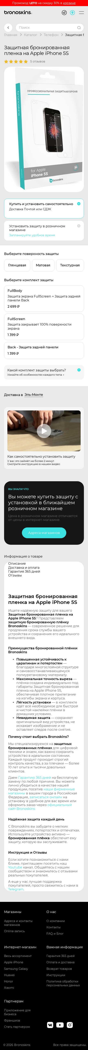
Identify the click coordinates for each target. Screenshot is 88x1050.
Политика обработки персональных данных (63, 983)
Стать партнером (17, 1027)
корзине (69, 3)
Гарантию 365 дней (34, 778)
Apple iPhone (13, 962)
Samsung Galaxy (16, 969)
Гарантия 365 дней (60, 956)
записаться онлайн (45, 797)
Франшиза (12, 1020)
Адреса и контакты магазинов (18, 923)
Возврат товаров (59, 969)
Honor (8, 981)
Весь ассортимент (18, 956)
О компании (55, 921)
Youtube (15, 867)
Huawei (9, 975)
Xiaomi (9, 988)
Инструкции (55, 975)
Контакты (53, 927)
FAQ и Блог (55, 933)
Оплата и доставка (60, 962)
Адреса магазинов (44, 533)
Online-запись (14, 931)
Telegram (16, 889)
